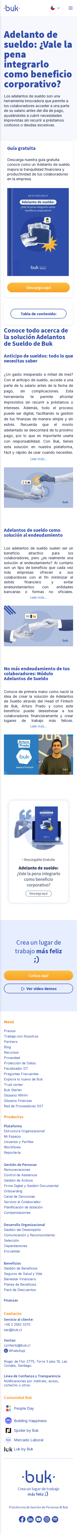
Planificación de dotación (23, 1207)
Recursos (11, 1052)
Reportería (12, 1152)
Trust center (13, 1085)
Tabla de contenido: (38, 313)
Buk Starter (13, 1090)
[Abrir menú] (70, 8)
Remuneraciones (17, 1170)
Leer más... (38, 458)
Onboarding (13, 1191)
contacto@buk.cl (17, 1345)
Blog (7, 1047)
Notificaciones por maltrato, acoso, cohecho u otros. (32, 1380)
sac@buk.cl (13, 1330)
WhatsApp (17, 1351)
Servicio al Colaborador (22, 1202)
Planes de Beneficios (20, 1284)
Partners (10, 1042)
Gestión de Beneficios (20, 1268)
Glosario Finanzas (18, 1101)
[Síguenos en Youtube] (38, 1519)
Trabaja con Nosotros (21, 1036)
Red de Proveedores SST (24, 1106)
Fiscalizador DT (16, 1068)
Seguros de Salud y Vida (23, 1274)
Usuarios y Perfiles (18, 1142)
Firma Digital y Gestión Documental (31, 1186)
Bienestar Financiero (20, 1279)
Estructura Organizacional (24, 1131)
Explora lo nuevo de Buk (23, 1079)
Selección (11, 1240)
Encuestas (12, 1251)
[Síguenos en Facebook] (22, 1519)
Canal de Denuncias (19, 1196)
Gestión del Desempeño (22, 1230)
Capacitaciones (15, 1246)
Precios (10, 1031)
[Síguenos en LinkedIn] (30, 1519)
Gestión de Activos (18, 1180)
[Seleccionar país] (55, 8)
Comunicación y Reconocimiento (29, 1235)
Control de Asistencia (20, 1175)
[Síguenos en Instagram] (47, 1519)
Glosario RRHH (16, 1095)
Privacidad (12, 1058)
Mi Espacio (12, 1136)
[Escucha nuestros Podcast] (55, 1519)
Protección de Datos (20, 1063)
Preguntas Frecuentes (21, 1074)
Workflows (12, 1147)
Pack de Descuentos (20, 1290)
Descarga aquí (38, 287)
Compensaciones (17, 1212)
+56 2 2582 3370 (17, 1324)
